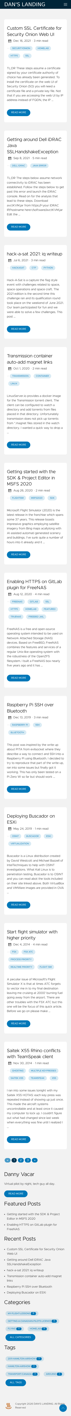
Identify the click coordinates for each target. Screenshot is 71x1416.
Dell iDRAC (18, 166)
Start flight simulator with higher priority (32, 935)
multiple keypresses (43, 1071)
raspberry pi (20, 725)
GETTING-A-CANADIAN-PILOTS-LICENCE (31, 1321)
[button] (7, 1160)
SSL (27, 56)
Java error (39, 166)
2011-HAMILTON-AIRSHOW (24, 1359)
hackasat (18, 268)
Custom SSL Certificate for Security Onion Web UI (34, 31)
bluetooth (17, 732)
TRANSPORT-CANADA (22, 1374)
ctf (34, 268)
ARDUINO (53, 1374)
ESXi (48, 836)
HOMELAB (37, 1329)
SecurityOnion (21, 48)
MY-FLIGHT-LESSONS (21, 1313)
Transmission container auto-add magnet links (30, 359)
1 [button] (14, 1160)
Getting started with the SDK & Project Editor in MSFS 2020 (31, 478)
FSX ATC (28, 952)
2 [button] (21, 1160)
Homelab (43, 48)
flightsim (18, 498)
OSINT (15, 836)
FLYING (13, 1329)
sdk (52, 498)
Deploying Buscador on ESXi (31, 819)
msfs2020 (36, 498)
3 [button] (28, 1160)
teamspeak (37, 1078)
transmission (20, 376)
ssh (37, 725)
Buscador (32, 836)
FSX (14, 952)
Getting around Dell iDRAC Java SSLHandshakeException (34, 146)
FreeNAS (17, 602)
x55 (54, 1078)
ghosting (18, 1071)
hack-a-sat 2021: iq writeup (34, 254)
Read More (18, 112)
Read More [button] (15, 1194)
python (48, 268)
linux (14, 384)
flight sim (46, 967)
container (42, 376)
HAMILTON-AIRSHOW (21, 1366)
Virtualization (20, 844)
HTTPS (14, 56)
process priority (21, 959)
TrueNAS (16, 617)
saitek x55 (17, 1078)
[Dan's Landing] (31, 4)
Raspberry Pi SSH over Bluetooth (30, 708)
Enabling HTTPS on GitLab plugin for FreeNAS (34, 585)
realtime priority (21, 967)
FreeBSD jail (36, 617)
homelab (30, 609)
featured (50, 609)
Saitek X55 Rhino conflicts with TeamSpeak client (33, 1054)
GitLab (34, 602)
